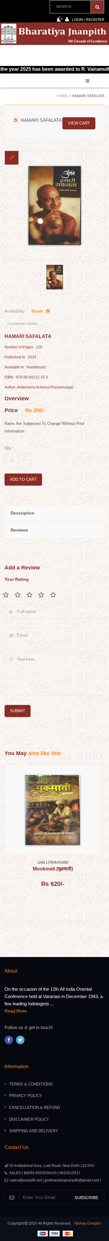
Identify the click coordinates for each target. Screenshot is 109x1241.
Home (62, 96)
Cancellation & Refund (34, 1107)
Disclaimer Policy (29, 1119)
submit (17, 711)
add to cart (23, 479)
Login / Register (88, 20)
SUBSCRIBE (86, 1197)
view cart (79, 123)
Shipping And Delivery (33, 1131)
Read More (16, 1011)
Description (23, 513)
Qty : (9, 448)
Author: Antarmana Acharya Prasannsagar (39, 387)
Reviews (19, 530)
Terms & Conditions (31, 1084)
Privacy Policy (25, 1095)
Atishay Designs (87, 1223)
